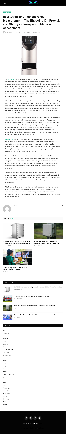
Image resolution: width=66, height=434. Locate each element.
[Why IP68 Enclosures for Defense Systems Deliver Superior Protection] (48, 231)
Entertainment (7, 355)
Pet (4, 385)
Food (4, 366)
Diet (4, 347)
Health (5, 371)
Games (5, 368)
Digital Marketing (8, 349)
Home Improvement (8, 374)
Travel (5, 401)
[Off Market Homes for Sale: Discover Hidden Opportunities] (7, 298)
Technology (7, 12)
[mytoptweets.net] (33, 2)
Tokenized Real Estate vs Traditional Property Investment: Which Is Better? (36, 315)
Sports (5, 396)
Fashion (5, 358)
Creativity (5, 344)
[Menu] (5, 3)
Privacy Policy (38, 423)
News (4, 382)
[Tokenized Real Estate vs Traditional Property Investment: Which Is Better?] (7, 317)
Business (5, 338)
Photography (6, 388)
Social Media (6, 393)
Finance (5, 360)
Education (6, 352)
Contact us (27, 423)
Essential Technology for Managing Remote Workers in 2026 (15, 268)
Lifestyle (5, 379)
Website (5, 404)
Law (4, 377)
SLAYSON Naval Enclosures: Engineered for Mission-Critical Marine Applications (16, 242)
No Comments (28, 32)
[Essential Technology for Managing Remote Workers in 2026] (17, 257)
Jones (9, 32)
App (4, 330)
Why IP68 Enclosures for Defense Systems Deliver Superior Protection (46, 242)
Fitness (5, 363)
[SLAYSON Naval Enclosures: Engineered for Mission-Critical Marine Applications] (17, 231)
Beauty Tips (6, 336)
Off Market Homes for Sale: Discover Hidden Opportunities (31, 296)
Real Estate (6, 390)
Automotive (6, 333)
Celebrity (5, 341)
